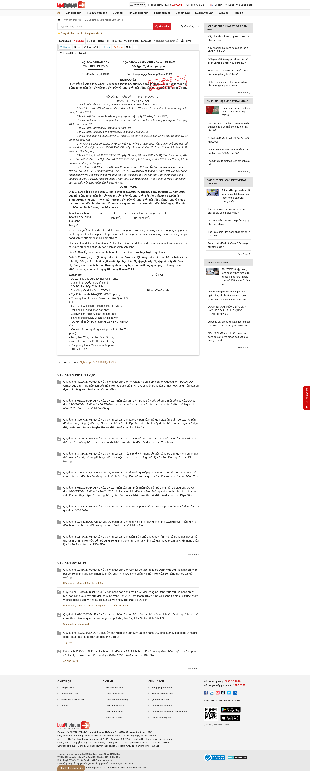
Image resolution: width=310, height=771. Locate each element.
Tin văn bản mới (138, 12)
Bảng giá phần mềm (162, 687)
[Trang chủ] (58, 13)
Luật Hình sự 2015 (136, 767)
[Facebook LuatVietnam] (206, 693)
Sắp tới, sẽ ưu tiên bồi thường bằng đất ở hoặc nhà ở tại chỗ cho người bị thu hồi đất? (228, 127)
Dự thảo (118, 12)
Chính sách (84, 624)
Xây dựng (68, 642)
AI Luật (223, 12)
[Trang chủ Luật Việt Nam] (71, 5)
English (218, 4)
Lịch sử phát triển (69, 693)
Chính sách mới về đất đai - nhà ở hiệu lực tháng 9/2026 (236, 112)
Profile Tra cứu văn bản (73, 699)
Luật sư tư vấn (204, 12)
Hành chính (69, 583)
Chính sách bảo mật (162, 705)
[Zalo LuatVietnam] (212, 693)
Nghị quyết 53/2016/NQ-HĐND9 (98, 362)
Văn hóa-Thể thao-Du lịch (115, 605)
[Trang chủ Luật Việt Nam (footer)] (73, 728)
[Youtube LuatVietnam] (218, 693)
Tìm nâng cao (191, 26)
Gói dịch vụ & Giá (195, 4)
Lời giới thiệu (67, 687)
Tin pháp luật (162, 12)
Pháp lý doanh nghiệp (117, 699)
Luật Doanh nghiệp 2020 (92, 767)
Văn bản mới (73, 12)
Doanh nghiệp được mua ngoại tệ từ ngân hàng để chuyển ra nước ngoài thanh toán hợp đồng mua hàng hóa (227, 295)
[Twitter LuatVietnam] (229, 693)
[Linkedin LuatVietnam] (235, 693)
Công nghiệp (69, 624)
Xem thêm (191, 554)
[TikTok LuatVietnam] (223, 693)
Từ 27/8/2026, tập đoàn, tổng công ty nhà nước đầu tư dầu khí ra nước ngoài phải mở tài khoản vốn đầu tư (236, 276)
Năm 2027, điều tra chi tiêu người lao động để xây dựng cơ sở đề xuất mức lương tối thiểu (228, 337)
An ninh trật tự (70, 661)
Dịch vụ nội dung (114, 711)
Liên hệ (64, 705)
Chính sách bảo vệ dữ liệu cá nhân (169, 711)
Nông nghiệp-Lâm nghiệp (89, 583)
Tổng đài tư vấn (114, 717)
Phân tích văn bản (115, 693)
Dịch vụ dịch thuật (115, 705)
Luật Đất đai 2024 (116, 767)
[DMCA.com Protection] (237, 758)
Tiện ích (238, 12)
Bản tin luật (183, 12)
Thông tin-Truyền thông (88, 605)
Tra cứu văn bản (97, 12)
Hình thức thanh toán (162, 693)
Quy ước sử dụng (161, 699)
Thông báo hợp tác (161, 717)
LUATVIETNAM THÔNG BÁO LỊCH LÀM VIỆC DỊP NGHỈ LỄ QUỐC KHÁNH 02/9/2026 (227, 310)
